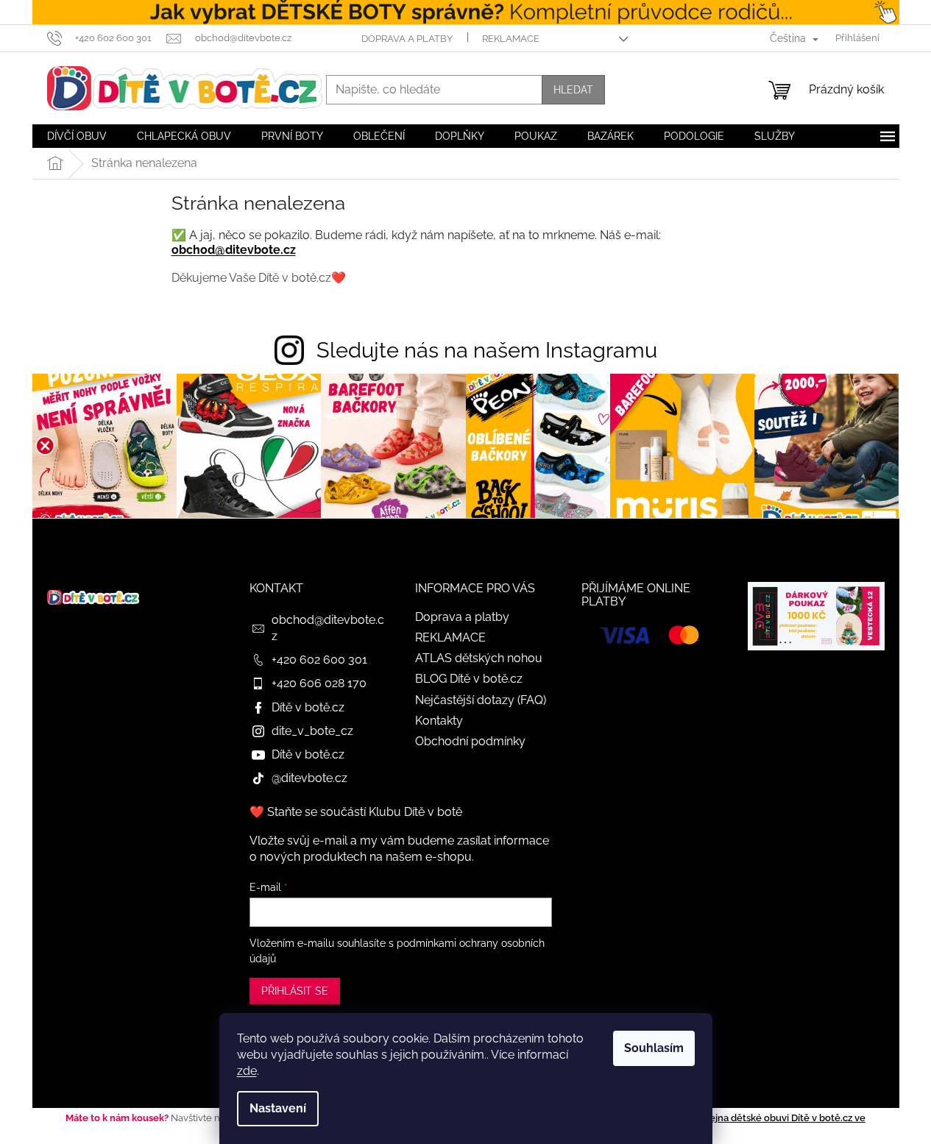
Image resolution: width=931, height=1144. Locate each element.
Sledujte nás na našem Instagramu (486, 350)
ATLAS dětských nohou (478, 658)
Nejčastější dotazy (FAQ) (480, 700)
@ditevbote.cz (309, 778)
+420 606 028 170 (319, 683)
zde (247, 1071)
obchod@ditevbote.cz (233, 250)
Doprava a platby (407, 38)
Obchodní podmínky (470, 741)
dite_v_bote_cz (312, 731)
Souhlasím (654, 1048)
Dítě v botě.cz (308, 707)
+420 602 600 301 (319, 660)
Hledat (573, 90)
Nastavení (277, 1108)
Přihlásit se (294, 991)
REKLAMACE (510, 38)
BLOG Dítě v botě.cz (469, 679)
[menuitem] (76, 136)
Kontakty (439, 721)
